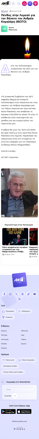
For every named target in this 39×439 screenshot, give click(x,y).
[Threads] (22, 294)
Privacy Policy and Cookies (13, 372)
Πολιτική (4, 335)
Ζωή (22, 335)
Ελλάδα (4, 344)
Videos (23, 339)
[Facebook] (4, 294)
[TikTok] (28, 294)
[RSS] (19, 299)
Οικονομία (4, 339)
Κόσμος (4, 348)
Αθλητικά (4, 11)
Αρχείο (23, 344)
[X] (16, 294)
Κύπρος (4, 331)
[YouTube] (34, 294)
